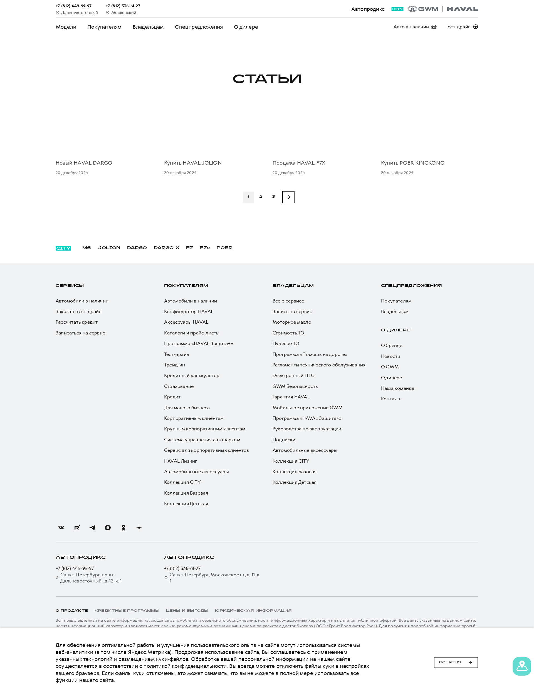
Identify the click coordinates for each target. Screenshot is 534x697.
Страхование (179, 386)
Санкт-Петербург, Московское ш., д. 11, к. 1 (215, 578)
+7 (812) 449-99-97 (75, 568)
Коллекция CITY (182, 482)
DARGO (137, 248)
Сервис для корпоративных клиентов (206, 450)
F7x (205, 248)
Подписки (284, 439)
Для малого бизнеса (187, 408)
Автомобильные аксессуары (196, 471)
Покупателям (104, 26)
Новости (390, 356)
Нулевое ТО (286, 343)
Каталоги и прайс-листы (191, 333)
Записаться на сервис (80, 333)
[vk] (61, 527)
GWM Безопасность (295, 386)
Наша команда (397, 388)
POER (225, 248)
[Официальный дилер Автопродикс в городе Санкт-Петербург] (443, 9)
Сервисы (70, 286)
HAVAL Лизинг (180, 461)
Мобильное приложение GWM (308, 408)
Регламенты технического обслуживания (319, 365)
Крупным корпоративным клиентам (204, 429)
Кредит (172, 397)
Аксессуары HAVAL (186, 322)
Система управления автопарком (202, 439)
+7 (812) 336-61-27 (182, 568)
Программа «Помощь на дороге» (310, 354)
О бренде (391, 345)
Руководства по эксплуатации (307, 429)
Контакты (392, 399)
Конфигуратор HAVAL (189, 311)
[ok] (123, 527)
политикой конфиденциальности (185, 666)
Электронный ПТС (293, 375)
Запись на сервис (292, 311)
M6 (86, 248)
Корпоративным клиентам (194, 418)
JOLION (109, 248)
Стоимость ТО (288, 333)
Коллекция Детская (186, 503)
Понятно (450, 662)
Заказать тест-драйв (79, 311)
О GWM (390, 367)
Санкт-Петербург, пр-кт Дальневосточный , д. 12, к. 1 (91, 578)
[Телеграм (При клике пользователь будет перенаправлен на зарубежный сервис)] (92, 527)
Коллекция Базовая (186, 493)
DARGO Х (166, 248)
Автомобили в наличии (82, 301)
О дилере (246, 26)
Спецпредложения (199, 26)
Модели (66, 26)
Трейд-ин (174, 365)
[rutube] (76, 527)
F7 (189, 248)
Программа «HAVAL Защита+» (198, 343)
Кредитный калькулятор (191, 375)
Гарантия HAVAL (291, 397)
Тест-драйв (176, 354)
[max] (107, 527)
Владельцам (148, 26)
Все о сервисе (288, 301)
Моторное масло (292, 322)
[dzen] (139, 527)
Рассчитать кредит (77, 322)
